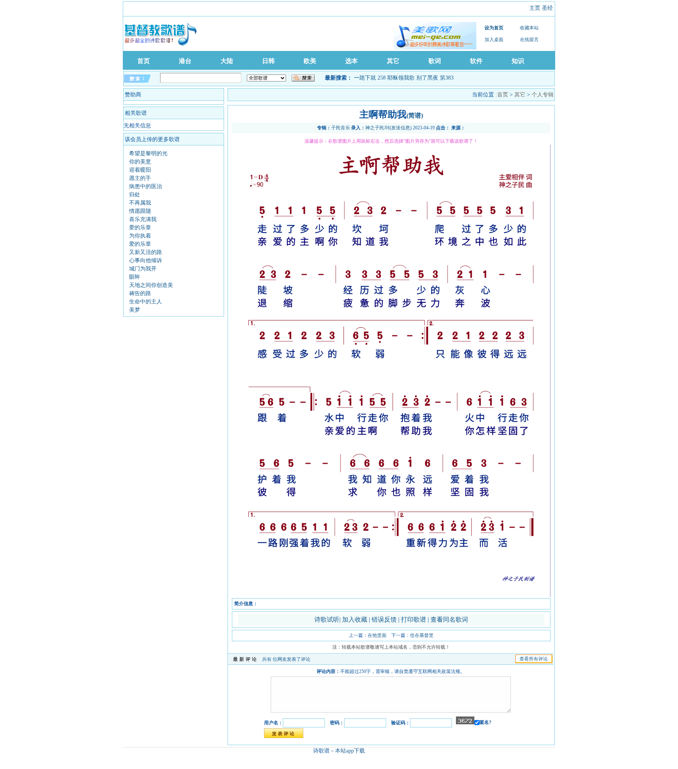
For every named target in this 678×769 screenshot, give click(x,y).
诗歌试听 (326, 619)
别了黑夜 (427, 78)
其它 (393, 61)
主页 (534, 8)
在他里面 (377, 635)
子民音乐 (340, 128)
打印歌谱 (414, 619)
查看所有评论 (533, 659)
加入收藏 (355, 619)
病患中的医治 (145, 186)
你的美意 (140, 162)
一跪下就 (365, 78)
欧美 (310, 61)
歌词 (434, 61)
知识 (518, 61)
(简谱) (414, 115)
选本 (351, 61)
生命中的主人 (145, 302)
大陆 (227, 61)
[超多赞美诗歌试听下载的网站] (435, 35)
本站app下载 (350, 751)
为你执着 (140, 236)
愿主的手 (140, 178)
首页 (143, 61)
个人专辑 (543, 95)
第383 (447, 78)
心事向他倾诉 (145, 260)
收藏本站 (529, 28)
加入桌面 (494, 39)
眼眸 (134, 277)
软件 (476, 61)
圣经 (547, 8)
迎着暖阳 (140, 170)
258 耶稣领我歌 (396, 78)
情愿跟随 (140, 211)
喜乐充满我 (143, 219)
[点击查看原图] (391, 595)
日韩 (268, 61)
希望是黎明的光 (148, 153)
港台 (185, 61)
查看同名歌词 (449, 619)
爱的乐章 (140, 227)
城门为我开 (143, 269)
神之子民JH (377, 128)
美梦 (134, 310)
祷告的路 (140, 293)
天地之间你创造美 (151, 285)
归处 (134, 195)
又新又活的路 (145, 252)
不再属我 (140, 203)
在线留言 (529, 39)
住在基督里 (422, 635)
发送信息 (400, 128)
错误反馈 (384, 619)
